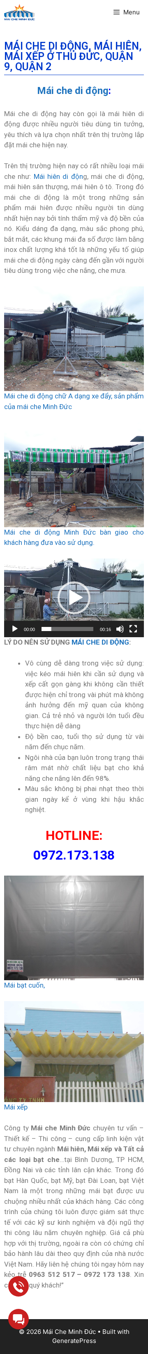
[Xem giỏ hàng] (92, 12)
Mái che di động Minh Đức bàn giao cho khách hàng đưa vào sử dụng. (74, 537)
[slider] (67, 629)
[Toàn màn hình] (133, 629)
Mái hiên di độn (58, 176)
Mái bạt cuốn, (24, 985)
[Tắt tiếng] (120, 629)
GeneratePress (74, 1341)
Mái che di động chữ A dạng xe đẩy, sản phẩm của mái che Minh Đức (74, 401)
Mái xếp (16, 1107)
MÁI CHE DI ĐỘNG (100, 642)
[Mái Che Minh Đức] (19, 12)
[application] (74, 597)
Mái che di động (73, 90)
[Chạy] (15, 629)
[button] (74, 597)
